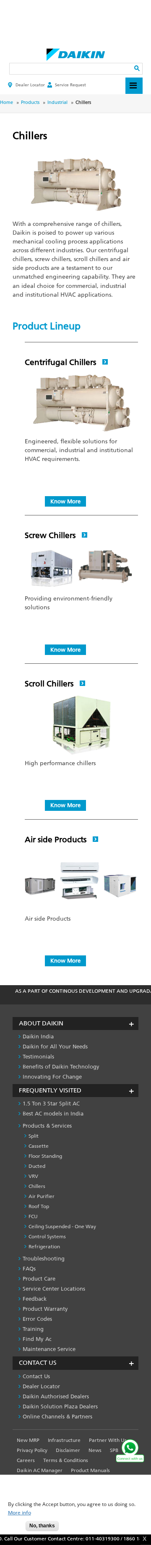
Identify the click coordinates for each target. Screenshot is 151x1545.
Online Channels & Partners (57, 1416)
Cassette (39, 1146)
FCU (33, 1216)
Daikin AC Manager (39, 1470)
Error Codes (37, 1319)
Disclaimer (68, 1450)
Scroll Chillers (50, 683)
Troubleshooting (44, 1258)
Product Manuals (90, 1470)
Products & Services (47, 1126)
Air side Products (57, 839)
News (95, 1450)
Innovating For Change (52, 1077)
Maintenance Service (49, 1349)
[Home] (76, 52)
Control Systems (47, 1237)
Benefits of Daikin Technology (61, 1067)
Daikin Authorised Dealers (56, 1396)
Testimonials (38, 1056)
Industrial (57, 102)
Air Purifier (42, 1196)
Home (6, 102)
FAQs (29, 1269)
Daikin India (38, 1036)
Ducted (37, 1166)
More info (19, 1513)
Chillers (37, 1186)
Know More (65, 501)
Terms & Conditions (65, 1460)
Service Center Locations (54, 1289)
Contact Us (36, 1376)
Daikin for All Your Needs (55, 1046)
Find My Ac (37, 1339)
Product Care (39, 1279)
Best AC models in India (53, 1113)
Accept (13, 1528)
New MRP (28, 1440)
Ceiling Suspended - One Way (62, 1226)
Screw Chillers (51, 535)
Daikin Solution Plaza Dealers (60, 1406)
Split (34, 1136)
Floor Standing (45, 1156)
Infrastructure (64, 1440)
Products (30, 102)
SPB (114, 1450)
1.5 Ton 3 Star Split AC (51, 1103)
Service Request (70, 85)
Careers (26, 1460)
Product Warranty (45, 1309)
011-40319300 (98, 1539)
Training (33, 1329)
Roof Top (39, 1206)
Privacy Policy (32, 1450)
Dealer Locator (30, 85)
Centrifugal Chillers (61, 362)
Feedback (35, 1299)
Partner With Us (108, 1440)
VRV (33, 1176)
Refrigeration (44, 1247)
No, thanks (42, 1526)
